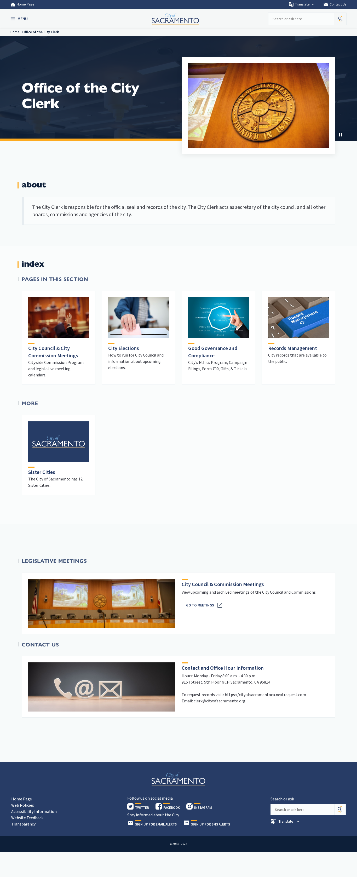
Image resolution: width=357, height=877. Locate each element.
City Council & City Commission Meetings (53, 352)
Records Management (292, 348)
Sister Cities (41, 472)
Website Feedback (27, 818)
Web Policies (22, 805)
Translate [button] (302, 4)
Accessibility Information (34, 812)
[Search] (340, 809)
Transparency (23, 824)
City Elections (123, 348)
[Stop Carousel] (340, 134)
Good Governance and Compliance (212, 352)
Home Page (25, 4)
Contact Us (335, 4)
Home (15, 32)
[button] (19, 19)
